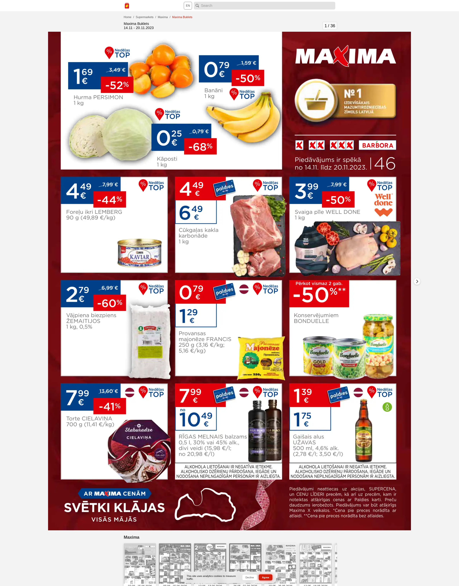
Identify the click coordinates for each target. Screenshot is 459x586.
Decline (249, 577)
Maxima (131, 537)
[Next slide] (417, 281)
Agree (265, 577)
